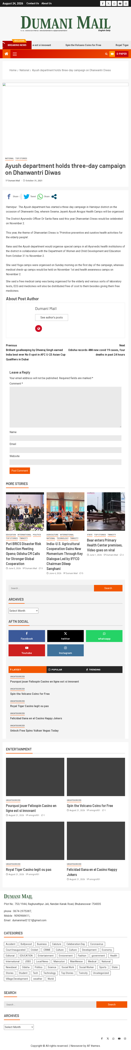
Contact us (32, 3)
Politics (37, 535)
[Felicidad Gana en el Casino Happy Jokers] (96, 841)
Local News (42, 961)
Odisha (26, 967)
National (9, 158)
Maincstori (59, 961)
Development (89, 950)
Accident (10, 944)
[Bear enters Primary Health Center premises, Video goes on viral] (106, 511)
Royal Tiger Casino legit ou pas (29, 706)
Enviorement (66, 955)
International (24, 535)
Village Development (17, 978)
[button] (14, 54)
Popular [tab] (57, 669)
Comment (16, 383)
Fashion (82, 955)
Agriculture (52, 535)
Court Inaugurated (15, 950)
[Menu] (14, 54)
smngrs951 (34, 815)
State (89, 535)
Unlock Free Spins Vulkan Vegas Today (34, 730)
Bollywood (26, 944)
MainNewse (76, 961)
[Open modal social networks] (54, 197)
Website (15, 456)
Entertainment (46, 955)
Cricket (34, 950)
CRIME (46, 950)
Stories (9, 973)
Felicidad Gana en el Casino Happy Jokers (36, 718)
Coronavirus (96, 944)
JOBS (28, 961)
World (51, 978)
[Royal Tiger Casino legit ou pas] (35, 841)
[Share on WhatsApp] (43, 197)
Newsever (76, 1045)
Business (42, 944)
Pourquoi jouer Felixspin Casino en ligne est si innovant (44, 681)
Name (13, 432)
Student (23, 973)
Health (113, 955)
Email (13, 444)
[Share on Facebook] (12, 197)
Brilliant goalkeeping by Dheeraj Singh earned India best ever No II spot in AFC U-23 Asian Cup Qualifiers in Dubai (36, 352)
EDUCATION (11, 535)
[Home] (6, 54)
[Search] (106, 54)
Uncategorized (17, 677)
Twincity (23, 538)
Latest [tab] (16, 669)
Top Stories (21, 158)
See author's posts (51, 317)
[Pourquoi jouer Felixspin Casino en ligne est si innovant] (35, 777)
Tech (35, 973)
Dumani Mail (14, 180)
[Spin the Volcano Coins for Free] (96, 777)
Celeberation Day (76, 944)
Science (52, 967)
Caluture (56, 944)
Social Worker (86, 967)
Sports (102, 967)
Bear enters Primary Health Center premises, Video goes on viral (104, 545)
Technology (62, 538)
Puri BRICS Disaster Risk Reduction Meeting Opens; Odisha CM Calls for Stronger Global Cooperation (23, 553)
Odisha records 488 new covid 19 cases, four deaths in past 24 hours (96, 350)
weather (37, 978)
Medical (92, 961)
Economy (107, 950)
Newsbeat (11, 967)
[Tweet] (30, 197)
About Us (46, 3)
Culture (60, 950)
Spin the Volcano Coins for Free (75, 45)
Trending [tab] (94, 669)
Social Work (68, 967)
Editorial (10, 955)
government (98, 955)
